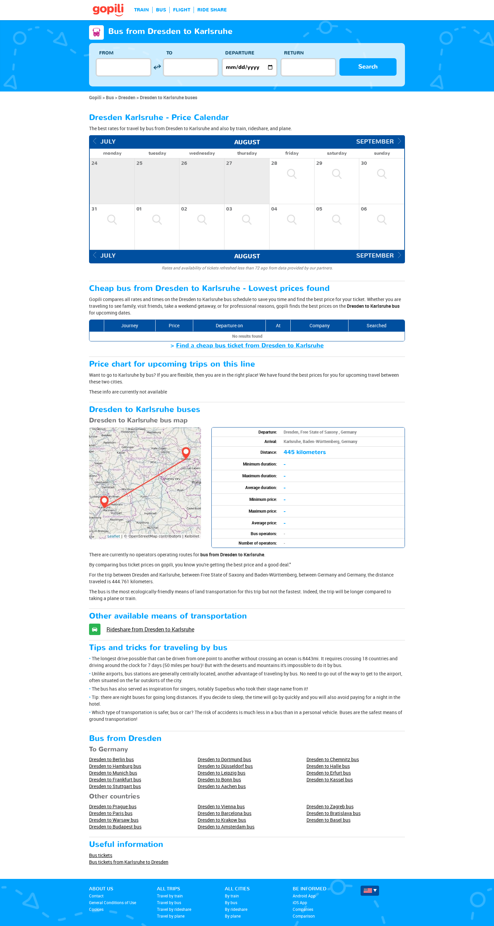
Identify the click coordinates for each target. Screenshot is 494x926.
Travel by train (170, 895)
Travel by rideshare (174, 909)
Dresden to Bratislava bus (333, 813)
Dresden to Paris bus (110, 813)
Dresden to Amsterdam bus (226, 826)
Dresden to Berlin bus (111, 759)
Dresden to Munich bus (113, 773)
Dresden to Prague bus (112, 806)
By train (232, 895)
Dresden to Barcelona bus (224, 813)
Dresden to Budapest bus (115, 826)
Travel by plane (170, 916)
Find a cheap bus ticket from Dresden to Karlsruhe (250, 345)
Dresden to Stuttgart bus (115, 786)
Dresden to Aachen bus (222, 786)
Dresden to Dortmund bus (224, 759)
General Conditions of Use (112, 902)
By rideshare (236, 909)
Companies (303, 909)
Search (368, 67)
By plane (233, 916)
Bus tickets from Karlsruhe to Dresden (128, 862)
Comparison (304, 916)
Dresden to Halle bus (328, 766)
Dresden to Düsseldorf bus (225, 766)
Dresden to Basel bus (328, 820)
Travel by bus (169, 902)
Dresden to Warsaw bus (113, 820)
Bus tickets (100, 855)
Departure (239, 53)
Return (294, 53)
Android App (304, 895)
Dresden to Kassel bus (329, 779)
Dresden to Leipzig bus (221, 773)
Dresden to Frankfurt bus (115, 779)
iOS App (300, 902)
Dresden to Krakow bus (222, 820)
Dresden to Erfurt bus (328, 773)
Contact (96, 895)
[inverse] (157, 67)
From (106, 53)
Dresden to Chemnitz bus (332, 759)
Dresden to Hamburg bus (115, 766)
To (169, 53)
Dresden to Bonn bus (219, 779)
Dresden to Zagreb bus (330, 806)
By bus (231, 902)
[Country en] (370, 891)
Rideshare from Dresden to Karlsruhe (150, 629)
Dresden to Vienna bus (221, 806)
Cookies (96, 909)
